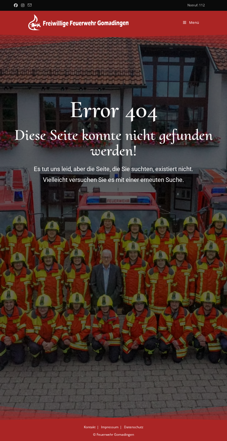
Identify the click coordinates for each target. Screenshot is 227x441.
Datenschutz (133, 427)
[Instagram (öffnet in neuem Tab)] (22, 5)
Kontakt (90, 427)
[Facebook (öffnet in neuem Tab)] (16, 5)
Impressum (109, 427)
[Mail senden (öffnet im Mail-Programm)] (29, 5)
